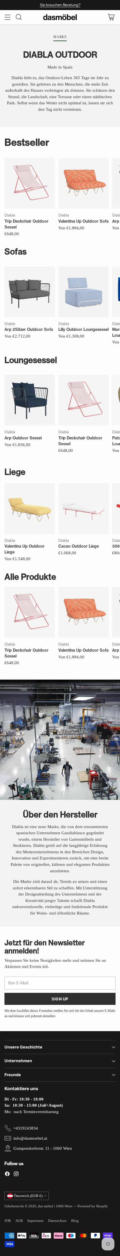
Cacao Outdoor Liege (78, 546)
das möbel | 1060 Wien (55, 1206)
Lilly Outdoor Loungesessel (83, 329)
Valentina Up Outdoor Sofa (83, 221)
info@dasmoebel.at (30, 1138)
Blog (75, 1221)
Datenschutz (57, 1221)
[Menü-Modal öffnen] (7, 17)
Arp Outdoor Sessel (23, 437)
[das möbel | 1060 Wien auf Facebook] (7, 1174)
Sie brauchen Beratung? (60, 5)
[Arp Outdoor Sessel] (29, 400)
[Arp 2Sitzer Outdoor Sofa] (29, 292)
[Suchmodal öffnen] (18, 17)
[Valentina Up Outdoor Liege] (29, 508)
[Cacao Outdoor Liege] (83, 508)
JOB (7, 1221)
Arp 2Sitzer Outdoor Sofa (28, 329)
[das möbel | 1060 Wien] (60, 17)
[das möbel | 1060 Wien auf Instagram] (16, 1174)
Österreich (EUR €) (28, 1196)
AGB (19, 1221)
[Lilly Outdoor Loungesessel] (83, 292)
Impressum (35, 1221)
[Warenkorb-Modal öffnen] (111, 17)
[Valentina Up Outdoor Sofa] (83, 183)
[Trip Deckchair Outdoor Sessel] (29, 183)
